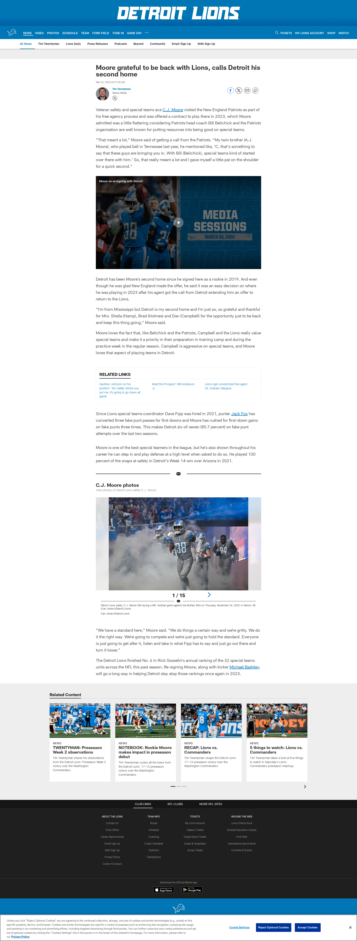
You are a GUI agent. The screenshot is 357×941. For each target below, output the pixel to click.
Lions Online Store (242, 823)
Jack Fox (239, 413)
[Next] (209, 594)
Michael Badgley (244, 666)
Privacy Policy (112, 856)
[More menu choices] (146, 32)
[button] (178, 223)
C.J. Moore (173, 109)
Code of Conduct (112, 863)
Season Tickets (195, 829)
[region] (178, 928)
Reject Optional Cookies (273, 927)
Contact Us (112, 823)
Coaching (153, 836)
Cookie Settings (239, 927)
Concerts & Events (241, 850)
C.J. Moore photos (117, 485)
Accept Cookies (308, 927)
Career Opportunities (112, 836)
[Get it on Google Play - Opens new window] (192, 892)
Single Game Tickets (195, 836)
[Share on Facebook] (230, 92)
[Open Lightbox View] (178, 558)
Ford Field (241, 836)
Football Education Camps (241, 829)
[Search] (276, 32)
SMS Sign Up (112, 850)
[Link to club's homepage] (12, 32)
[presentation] (305, 787)
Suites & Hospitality (195, 843)
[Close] (350, 927)
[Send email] (247, 92)
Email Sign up (112, 843)
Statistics (154, 850)
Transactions (154, 856)
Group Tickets (195, 850)
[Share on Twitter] (239, 92)
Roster (153, 823)
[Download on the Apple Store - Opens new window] (163, 890)
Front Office (112, 829)
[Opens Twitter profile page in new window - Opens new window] (114, 98)
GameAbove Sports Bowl (242, 843)
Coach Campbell (153, 843)
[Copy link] (255, 90)
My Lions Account (195, 823)
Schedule (154, 829)
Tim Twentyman (121, 88)
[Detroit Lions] (178, 909)
